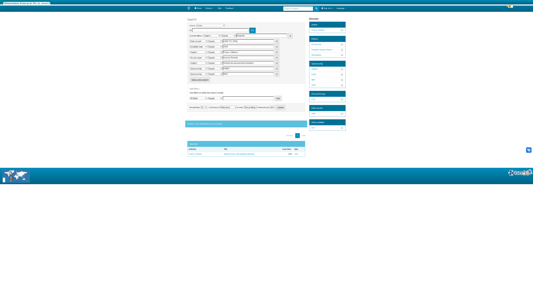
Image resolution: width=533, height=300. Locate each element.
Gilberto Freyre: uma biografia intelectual (239, 154)
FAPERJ (314, 69)
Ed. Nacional (316, 44)
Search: (192, 26)
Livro (296, 154)
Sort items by (214, 107)
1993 (313, 114)
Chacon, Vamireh (195, 154)
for (191, 30)
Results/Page (195, 107)
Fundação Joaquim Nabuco (321, 50)
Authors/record (263, 107)
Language (340, 8)
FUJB (313, 74)
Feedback (229, 8)
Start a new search (199, 79)
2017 (313, 128)
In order (240, 107)
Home (199, 8)
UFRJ (313, 85)
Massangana (316, 55)
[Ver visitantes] (16, 176)
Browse (209, 8)
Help (219, 8)
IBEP (313, 80)
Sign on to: (328, 8)
